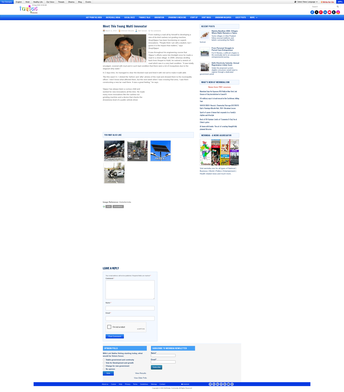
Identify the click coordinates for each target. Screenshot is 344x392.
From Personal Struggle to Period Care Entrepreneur (223, 49)
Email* (153, 360)
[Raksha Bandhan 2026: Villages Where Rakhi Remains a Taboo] (205, 35)
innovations (118, 206)
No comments (156, 31)
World (212, 171)
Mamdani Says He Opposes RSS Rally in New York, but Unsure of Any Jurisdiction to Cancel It (218, 93)
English (19, 2)
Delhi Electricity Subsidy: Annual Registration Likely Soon (225, 64)
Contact (162, 384)
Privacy (127, 384)
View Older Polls (140, 378)
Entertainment (229, 171)
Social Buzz (129, 17)
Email (108, 313)
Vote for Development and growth (120, 363)
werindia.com (210, 168)
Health (203, 174)
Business (204, 171)
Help (120, 384)
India (108, 206)
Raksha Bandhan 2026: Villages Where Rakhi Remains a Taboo (225, 32)
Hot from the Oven (94, 17)
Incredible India (113, 17)
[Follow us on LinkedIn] (325, 12)
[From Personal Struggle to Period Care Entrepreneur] (205, 52)
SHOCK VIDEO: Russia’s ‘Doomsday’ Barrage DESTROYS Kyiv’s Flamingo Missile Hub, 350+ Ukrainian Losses (219, 107)
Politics (219, 171)
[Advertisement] (12, 62)
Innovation (159, 17)
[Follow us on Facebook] (312, 12)
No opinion (110, 369)
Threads (61, 2)
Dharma (71, 2)
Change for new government (117, 366)
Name (108, 303)
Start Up (194, 17)
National (232, 168)
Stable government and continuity (120, 360)
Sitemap (154, 384)
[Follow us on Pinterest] (321, 12)
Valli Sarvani (142, 31)
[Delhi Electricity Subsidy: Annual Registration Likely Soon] (205, 67)
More (252, 17)
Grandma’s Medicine (177, 17)
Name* (153, 353)
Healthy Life (38, 2)
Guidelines (144, 384)
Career (113, 384)
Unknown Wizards (223, 17)
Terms (135, 384)
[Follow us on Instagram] (338, 12)
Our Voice (50, 2)
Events (88, 2)
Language (306, 2)
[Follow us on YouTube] (329, 12)
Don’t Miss (206, 17)
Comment (110, 278)
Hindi (27, 2)
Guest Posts (240, 17)
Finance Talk (144, 17)
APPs (340, 2)
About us (105, 384)
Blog (80, 2)
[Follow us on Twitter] (316, 12)
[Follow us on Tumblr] (334, 12)
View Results (140, 373)
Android (186, 384)
